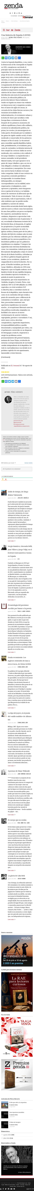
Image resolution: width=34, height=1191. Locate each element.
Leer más (11, 541)
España (27, 37)
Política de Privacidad (10, 1184)
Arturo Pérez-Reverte (15, 37)
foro (4, 439)
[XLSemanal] (27, 17)
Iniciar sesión (28, 463)
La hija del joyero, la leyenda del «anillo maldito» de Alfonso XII (19, 716)
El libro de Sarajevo (15, 1122)
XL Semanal (15, 366)
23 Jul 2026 (12, 1126)
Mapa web (27, 1184)
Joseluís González (23, 498)
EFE (19, 559)
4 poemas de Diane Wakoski (19, 771)
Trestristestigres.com (22, 1183)
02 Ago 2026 (12, 1106)
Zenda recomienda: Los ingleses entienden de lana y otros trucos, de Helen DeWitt (19, 660)
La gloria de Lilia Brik (16, 876)
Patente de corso (5, 39)
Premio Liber (13, 1186)
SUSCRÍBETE (21, 15)
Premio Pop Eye (20, 1186)
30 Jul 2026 (12, 1116)
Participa (22, 1184)
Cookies (17, 1184)
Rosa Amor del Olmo (23, 823)
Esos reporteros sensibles (16, 1112)
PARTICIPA (28, 15)
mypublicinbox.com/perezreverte (22, 426)
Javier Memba (22, 878)
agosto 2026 (7, 1135)
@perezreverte (17, 422)
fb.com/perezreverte (19, 424)
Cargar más (17, 926)
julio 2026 (6, 1138)
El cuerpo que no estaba (17, 820)
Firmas (7, 21)
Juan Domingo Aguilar (24, 774)
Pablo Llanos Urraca (24, 611)
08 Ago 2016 (4, 37)
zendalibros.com (22, 667)
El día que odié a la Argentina (18, 1102)
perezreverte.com (18, 420)
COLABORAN (14, 15)
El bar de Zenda (14, 21)
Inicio (2, 21)
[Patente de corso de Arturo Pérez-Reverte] (17, 49)
